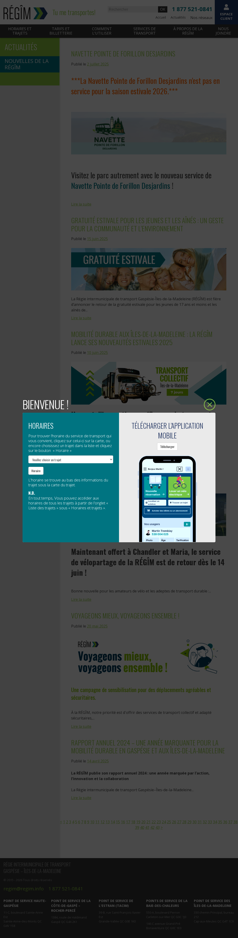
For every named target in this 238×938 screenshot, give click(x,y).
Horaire (35, 470)
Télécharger (167, 446)
